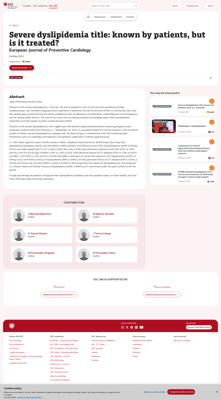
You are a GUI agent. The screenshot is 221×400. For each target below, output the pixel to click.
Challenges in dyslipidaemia (192, 126)
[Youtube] (141, 327)
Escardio (27, 5)
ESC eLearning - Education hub (64, 348)
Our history (14, 348)
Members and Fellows (142, 340)
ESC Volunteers (57, 368)
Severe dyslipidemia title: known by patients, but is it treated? (196, 106)
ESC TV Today (98, 344)
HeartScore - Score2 (59, 364)
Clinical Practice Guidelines (103, 340)
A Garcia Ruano (37, 233)
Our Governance (16, 344)
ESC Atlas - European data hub (64, 352)
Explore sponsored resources (58, 294)
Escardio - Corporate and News (64, 340)
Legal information (17, 352)
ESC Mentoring (57, 360)
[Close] (217, 392)
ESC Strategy (15, 340)
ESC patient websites (60, 380)
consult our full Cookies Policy (29, 397)
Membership (192, 5)
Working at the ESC (18, 363)
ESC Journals (97, 348)
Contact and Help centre (199, 327)
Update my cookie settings (154, 392)
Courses (95, 360)
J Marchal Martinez (39, 213)
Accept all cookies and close (182, 392)
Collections (116, 16)
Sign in (211, 5)
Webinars (95, 356)
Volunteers (137, 344)
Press (135, 356)
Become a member (182, 340)
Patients (136, 348)
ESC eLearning (40, 5)
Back (15, 25)
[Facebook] (131, 327)
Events (130, 16)
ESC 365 (53, 5)
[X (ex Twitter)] (127, 327)
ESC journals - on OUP (60, 356)
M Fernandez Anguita (41, 252)
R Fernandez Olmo (104, 252)
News (175, 5)
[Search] (136, 6)
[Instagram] (122, 327)
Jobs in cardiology (58, 376)
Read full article (20, 67)
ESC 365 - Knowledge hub (62, 344)
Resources (100, 16)
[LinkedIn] (136, 327)
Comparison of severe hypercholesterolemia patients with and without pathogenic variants (193, 149)
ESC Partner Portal (58, 372)
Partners (136, 352)
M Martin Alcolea (103, 213)
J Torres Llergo (102, 233)
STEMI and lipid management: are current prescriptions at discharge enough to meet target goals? (195, 174)
